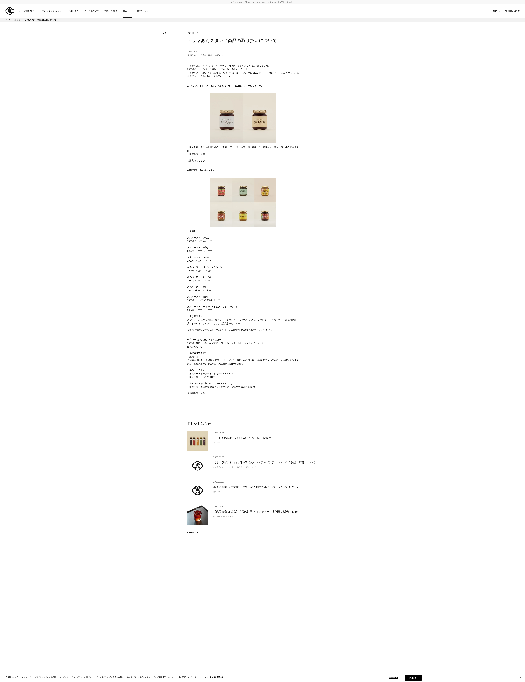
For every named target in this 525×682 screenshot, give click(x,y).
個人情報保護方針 (216, 677)
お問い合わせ (143, 11)
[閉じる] (521, 677)
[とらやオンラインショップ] (9, 11)
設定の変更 (393, 678)
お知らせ (127, 11)
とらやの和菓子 (26, 11)
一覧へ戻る (194, 532)
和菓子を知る (111, 11)
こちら (199, 160)
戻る (164, 33)
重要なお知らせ (215, 55)
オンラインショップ (52, 11)
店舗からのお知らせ (197, 55)
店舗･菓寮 (74, 11)
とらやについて (91, 11)
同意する (413, 678)
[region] (262, 677)
